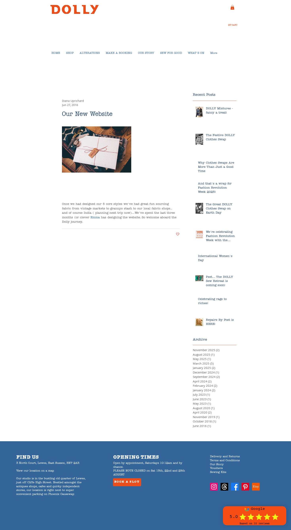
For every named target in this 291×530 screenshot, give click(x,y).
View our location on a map (35, 470)
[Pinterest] (245, 487)
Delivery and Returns (225, 456)
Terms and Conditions (225, 460)
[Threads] (224, 487)
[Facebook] (235, 487)
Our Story (217, 464)
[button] (232, 7)
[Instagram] (214, 487)
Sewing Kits (218, 472)
